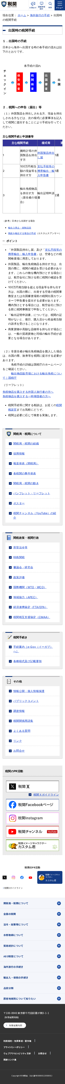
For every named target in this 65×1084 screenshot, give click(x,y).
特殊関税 (19, 557)
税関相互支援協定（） (31, 617)
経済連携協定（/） (30, 607)
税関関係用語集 (23, 720)
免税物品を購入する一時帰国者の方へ (27, 396)
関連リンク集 (9, 1059)
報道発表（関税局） (26, 463)
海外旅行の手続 (40, 15)
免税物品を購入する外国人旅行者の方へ (28, 391)
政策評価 (19, 577)
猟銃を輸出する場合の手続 (22, 233)
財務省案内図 (15, 1025)
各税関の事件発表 (24, 473)
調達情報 (19, 711)
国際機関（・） (29, 587)
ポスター (19, 503)
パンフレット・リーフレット (31, 493)
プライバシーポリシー (14, 1047)
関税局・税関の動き (26, 483)
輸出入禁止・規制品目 (19, 227)
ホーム (22, 15)
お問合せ (19, 750)
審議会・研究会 (23, 567)
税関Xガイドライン (13, 887)
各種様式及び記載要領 (27, 661)
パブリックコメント (26, 701)
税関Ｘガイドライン (46, 794)
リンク (17, 741)
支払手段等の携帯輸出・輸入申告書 (45, 171)
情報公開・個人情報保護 (29, 691)
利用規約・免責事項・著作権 (17, 1040)
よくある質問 (21, 731)
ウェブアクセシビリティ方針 (17, 1053)
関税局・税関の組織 (26, 443)
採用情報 (19, 453)
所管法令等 (20, 547)
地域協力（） (25, 597)
